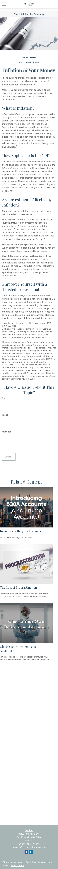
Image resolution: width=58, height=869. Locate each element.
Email (5, 414)
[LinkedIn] (31, 852)
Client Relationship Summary (29, 14)
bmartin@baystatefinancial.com (29, 847)
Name (5, 398)
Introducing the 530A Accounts (20, 531)
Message (6, 431)
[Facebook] (26, 852)
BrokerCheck (17, 865)
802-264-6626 (32, 834)
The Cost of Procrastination (18, 587)
